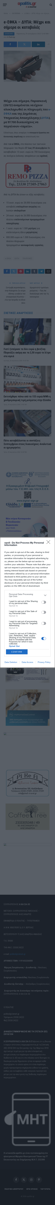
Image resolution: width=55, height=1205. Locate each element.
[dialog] (27, 602)
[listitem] (27, 595)
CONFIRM (16, 652)
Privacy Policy (44, 662)
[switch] (43, 602)
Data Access (27, 662)
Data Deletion (11, 662)
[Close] (49, 543)
